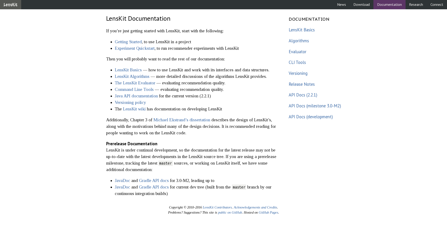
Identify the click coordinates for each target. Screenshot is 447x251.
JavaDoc (122, 180)
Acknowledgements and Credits (255, 207)
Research (416, 4)
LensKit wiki (134, 108)
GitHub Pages (268, 212)
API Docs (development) (311, 116)
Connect (436, 4)
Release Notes (302, 84)
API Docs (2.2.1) (303, 95)
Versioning (298, 73)
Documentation (389, 4)
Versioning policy (130, 102)
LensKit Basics (128, 69)
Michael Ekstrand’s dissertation (181, 119)
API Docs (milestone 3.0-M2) (314, 106)
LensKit (10, 4)
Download (361, 4)
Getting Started (128, 41)
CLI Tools (297, 62)
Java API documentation (136, 95)
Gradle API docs (154, 180)
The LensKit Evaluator (135, 82)
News (341, 4)
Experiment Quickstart (135, 48)
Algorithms (299, 40)
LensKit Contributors (217, 207)
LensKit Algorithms (132, 76)
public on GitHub (230, 212)
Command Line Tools (134, 89)
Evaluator (297, 51)
